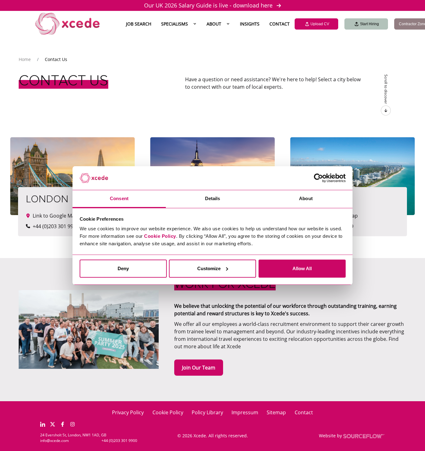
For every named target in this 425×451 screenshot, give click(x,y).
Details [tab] (212, 198)
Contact (279, 24)
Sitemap (276, 412)
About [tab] (306, 198)
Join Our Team (198, 367)
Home (25, 59)
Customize (209, 268)
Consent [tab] (119, 198)
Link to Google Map (335, 215)
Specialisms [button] (174, 24)
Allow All (302, 268)
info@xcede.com (54, 440)
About (214, 24)
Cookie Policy (167, 412)
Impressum (244, 412)
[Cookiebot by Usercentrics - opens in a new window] (318, 178)
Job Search (138, 24)
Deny (123, 268)
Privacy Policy (128, 412)
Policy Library (207, 412)
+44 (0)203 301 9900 (119, 440)
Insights (249, 24)
